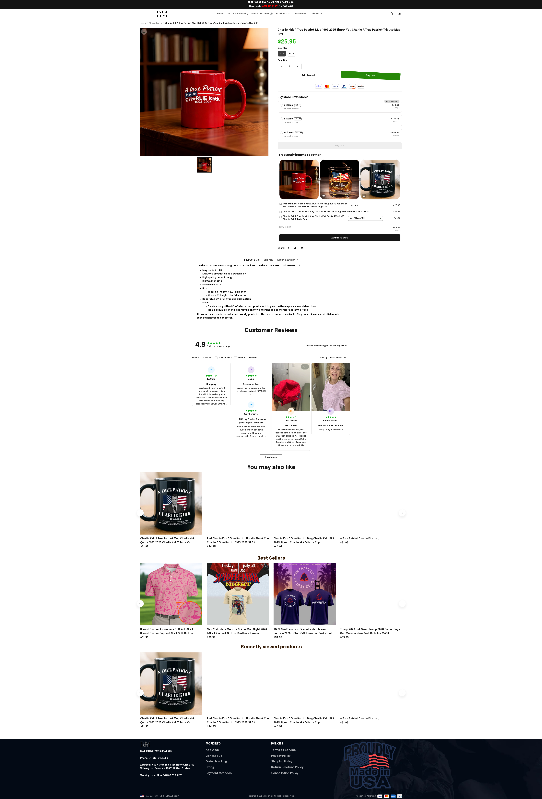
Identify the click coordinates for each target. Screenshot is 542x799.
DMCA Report (172, 796)
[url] (156, 751)
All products (155, 23)
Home (143, 23)
